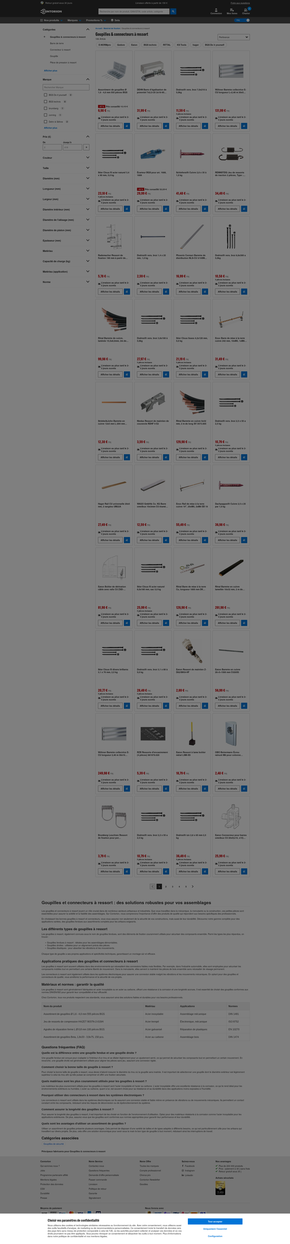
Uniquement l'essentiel (215, 1228)
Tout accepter (215, 1221)
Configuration (215, 1236)
